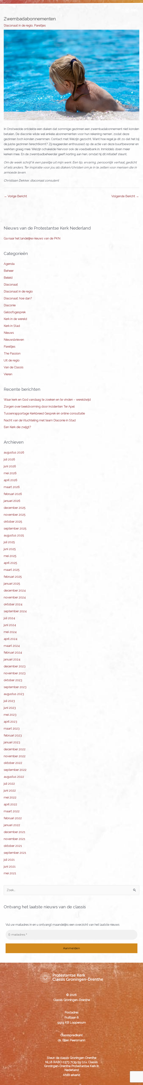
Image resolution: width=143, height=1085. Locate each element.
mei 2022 (10, 797)
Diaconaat (11, 284)
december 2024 (15, 590)
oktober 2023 (13, 680)
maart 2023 (12, 728)
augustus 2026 (14, 452)
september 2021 (15, 853)
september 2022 (15, 770)
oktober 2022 (13, 763)
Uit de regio (12, 360)
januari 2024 (12, 659)
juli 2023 (9, 701)
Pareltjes (40, 25)
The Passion (12, 353)
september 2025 (15, 528)
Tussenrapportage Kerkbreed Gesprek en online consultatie (44, 413)
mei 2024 (10, 632)
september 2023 (15, 687)
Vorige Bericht (15, 196)
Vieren (8, 374)
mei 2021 (10, 873)
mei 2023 (10, 714)
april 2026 (10, 480)
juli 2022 (9, 783)
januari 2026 (12, 501)
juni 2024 (10, 625)
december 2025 (15, 508)
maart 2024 (12, 646)
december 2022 (15, 749)
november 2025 (15, 514)
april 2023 (10, 721)
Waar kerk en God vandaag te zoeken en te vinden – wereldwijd (47, 399)
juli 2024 (9, 618)
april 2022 (10, 804)
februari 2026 (13, 494)
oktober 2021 (13, 846)
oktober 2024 (13, 604)
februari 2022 (13, 818)
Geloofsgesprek (15, 312)
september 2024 (15, 611)
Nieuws (9, 333)
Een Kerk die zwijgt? (17, 427)
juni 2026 (10, 466)
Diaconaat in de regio (18, 25)
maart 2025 (12, 570)
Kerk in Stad (12, 326)
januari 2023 (12, 742)
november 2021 (14, 839)
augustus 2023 (14, 694)
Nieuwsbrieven (14, 339)
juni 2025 (10, 549)
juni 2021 (10, 866)
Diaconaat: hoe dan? (18, 298)
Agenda (9, 264)
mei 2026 (10, 473)
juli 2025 (9, 542)
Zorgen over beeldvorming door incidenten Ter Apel (39, 406)
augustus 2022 (14, 776)
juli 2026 (9, 459)
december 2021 (14, 832)
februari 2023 (13, 735)
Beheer (9, 271)
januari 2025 (12, 583)
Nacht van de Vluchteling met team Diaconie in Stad (40, 420)
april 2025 (10, 563)
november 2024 (15, 597)
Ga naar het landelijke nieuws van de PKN (32, 238)
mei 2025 (10, 556)
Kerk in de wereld (15, 319)
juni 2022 (10, 790)
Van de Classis (13, 367)
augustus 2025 (14, 535)
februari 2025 (13, 576)
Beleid (8, 277)
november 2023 (15, 673)
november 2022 (15, 756)
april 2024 (10, 639)
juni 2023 (10, 708)
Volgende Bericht (125, 196)
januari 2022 (12, 825)
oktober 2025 (13, 521)
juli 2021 (9, 859)
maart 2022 (12, 811)
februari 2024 (13, 652)
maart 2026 (12, 487)
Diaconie (10, 305)
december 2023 (15, 666)
